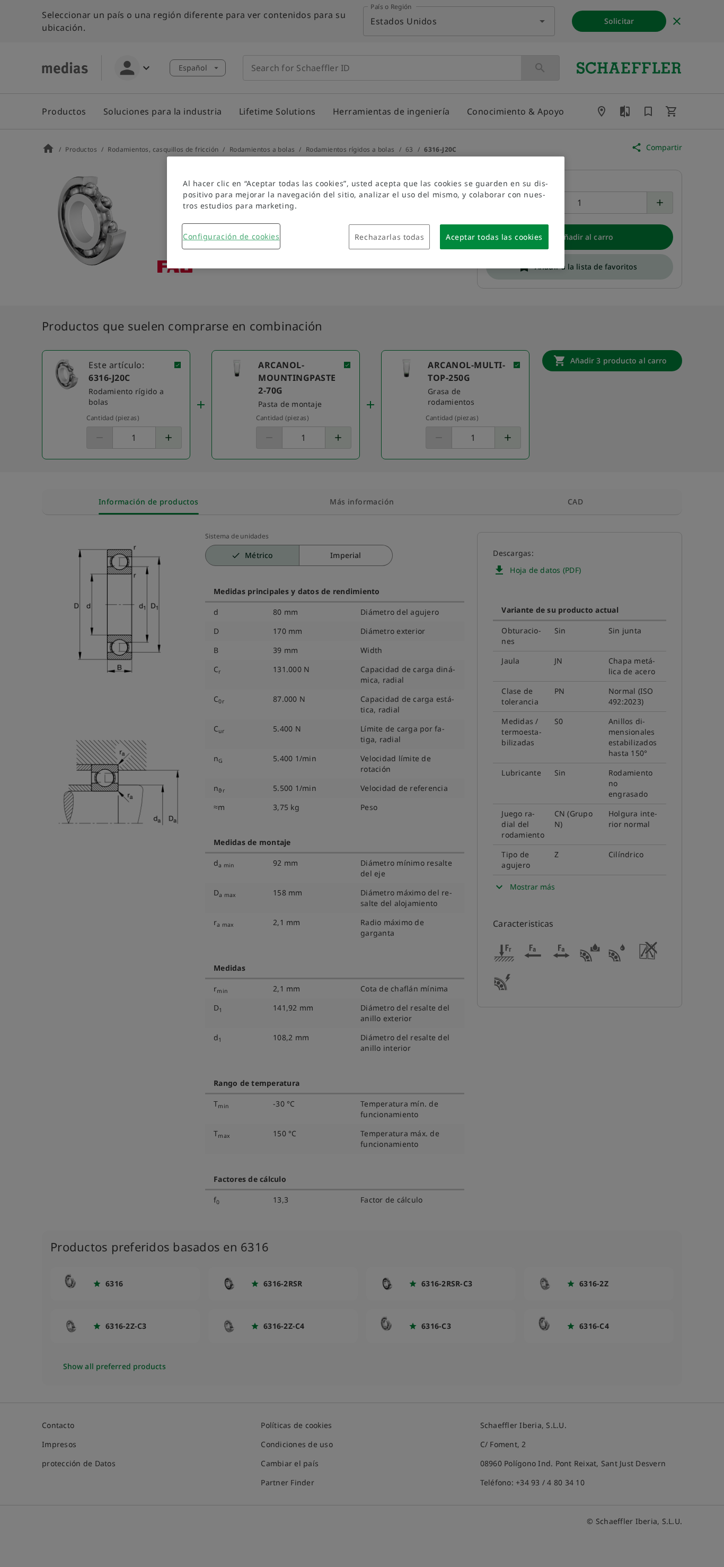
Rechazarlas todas (390, 237)
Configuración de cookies (231, 236)
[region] (365, 212)
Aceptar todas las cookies (494, 237)
